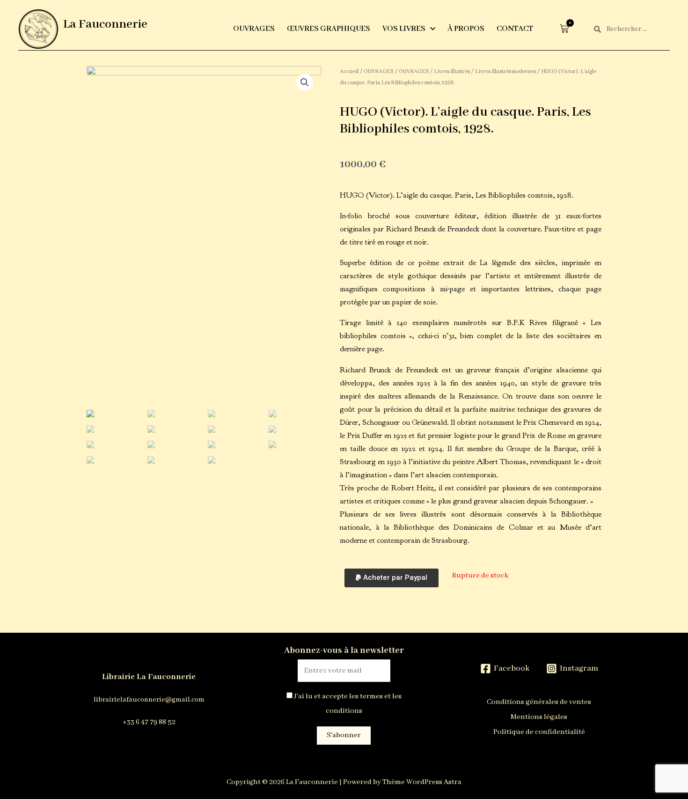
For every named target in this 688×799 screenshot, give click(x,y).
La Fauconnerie (105, 24)
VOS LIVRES (403, 29)
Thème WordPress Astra (421, 782)
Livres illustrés (452, 71)
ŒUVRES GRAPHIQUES (328, 29)
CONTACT (515, 29)
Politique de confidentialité (539, 732)
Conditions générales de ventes (539, 702)
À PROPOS (465, 29)
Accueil (349, 71)
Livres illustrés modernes (505, 71)
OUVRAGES (254, 29)
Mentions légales (539, 717)
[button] (391, 578)
